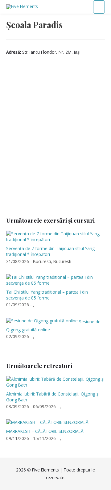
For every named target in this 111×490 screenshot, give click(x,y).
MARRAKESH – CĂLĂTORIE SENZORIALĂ (45, 431)
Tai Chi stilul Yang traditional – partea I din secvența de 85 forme (47, 295)
